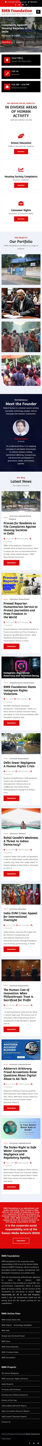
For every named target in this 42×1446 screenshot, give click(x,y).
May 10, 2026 (10, 1084)
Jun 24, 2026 (10, 771)
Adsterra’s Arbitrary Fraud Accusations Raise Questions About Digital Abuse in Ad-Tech (20, 1073)
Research (12, 519)
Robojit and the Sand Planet (13, 1336)
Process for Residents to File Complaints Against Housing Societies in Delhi (20, 528)
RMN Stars (6, 1341)
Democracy (14, 599)
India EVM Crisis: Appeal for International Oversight (20, 917)
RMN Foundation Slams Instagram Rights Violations (20, 690)
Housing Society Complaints (21, 176)
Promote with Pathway (11, 1390)
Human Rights (21, 370)
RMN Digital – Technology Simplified (17, 1325)
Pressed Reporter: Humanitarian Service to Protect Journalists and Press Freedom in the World (21, 610)
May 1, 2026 (10, 1163)
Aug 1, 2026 (10, 539)
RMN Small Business (10, 1347)
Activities (13, 516)
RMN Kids (6, 1331)
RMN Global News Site (11, 1320)
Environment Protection (21, 336)
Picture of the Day (9, 1400)
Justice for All (21, 303)
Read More (6, 42)
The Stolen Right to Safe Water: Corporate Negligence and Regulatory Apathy (20, 1152)
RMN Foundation (17, 10)
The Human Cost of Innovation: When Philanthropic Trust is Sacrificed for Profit (18, 995)
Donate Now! (21, 1241)
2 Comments (8, 541)
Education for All (21, 269)
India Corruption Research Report (15, 1411)
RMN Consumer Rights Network (15, 1379)
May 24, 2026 (10, 925)
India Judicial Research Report (14, 1406)
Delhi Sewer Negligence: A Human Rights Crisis (20, 764)
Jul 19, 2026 (10, 622)
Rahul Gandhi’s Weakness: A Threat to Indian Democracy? (21, 841)
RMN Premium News (10, 1352)
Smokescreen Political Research (15, 1395)
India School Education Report (14, 1417)
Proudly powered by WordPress (13, 1434)
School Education (21, 142)
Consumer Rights (21, 210)
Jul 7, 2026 (9, 699)
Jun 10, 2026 (10, 850)
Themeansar (6, 1439)
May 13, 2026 (10, 1005)
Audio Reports (7, 1384)
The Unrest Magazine (10, 1373)
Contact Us (6, 1422)
